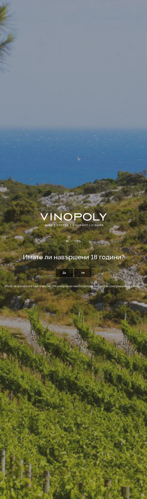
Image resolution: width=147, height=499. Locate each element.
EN (78, 241)
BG (67, 241)
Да (64, 273)
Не (83, 273)
